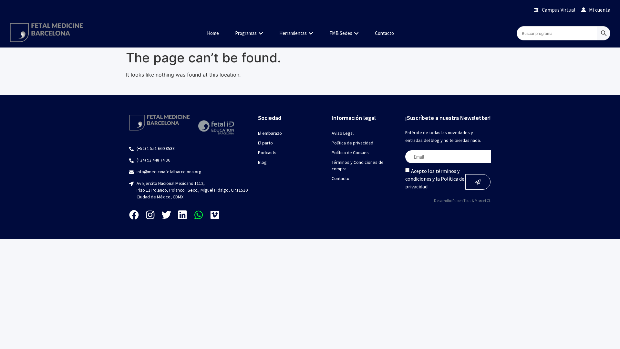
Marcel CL (483, 200)
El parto (265, 143)
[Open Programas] (260, 33)
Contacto (340, 178)
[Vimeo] (215, 215)
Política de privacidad (352, 143)
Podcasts (267, 152)
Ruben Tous (461, 200)
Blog (262, 162)
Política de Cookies (350, 152)
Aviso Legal (343, 133)
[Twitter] (166, 215)
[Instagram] (150, 215)
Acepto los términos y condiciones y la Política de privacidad (434, 179)
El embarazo (270, 133)
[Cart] (520, 9)
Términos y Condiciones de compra (358, 165)
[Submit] (478, 182)
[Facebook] (134, 215)
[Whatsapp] (198, 215)
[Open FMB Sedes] (356, 33)
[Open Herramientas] (310, 33)
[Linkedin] (182, 215)
